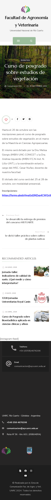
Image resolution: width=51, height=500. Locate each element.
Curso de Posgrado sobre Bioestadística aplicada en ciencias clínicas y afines (16, 320)
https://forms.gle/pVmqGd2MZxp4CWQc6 (26, 195)
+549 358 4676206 (17, 422)
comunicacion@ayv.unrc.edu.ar (30, 366)
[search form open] (31, 41)
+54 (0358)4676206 (30, 350)
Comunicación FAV (14, 86)
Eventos (25, 60)
